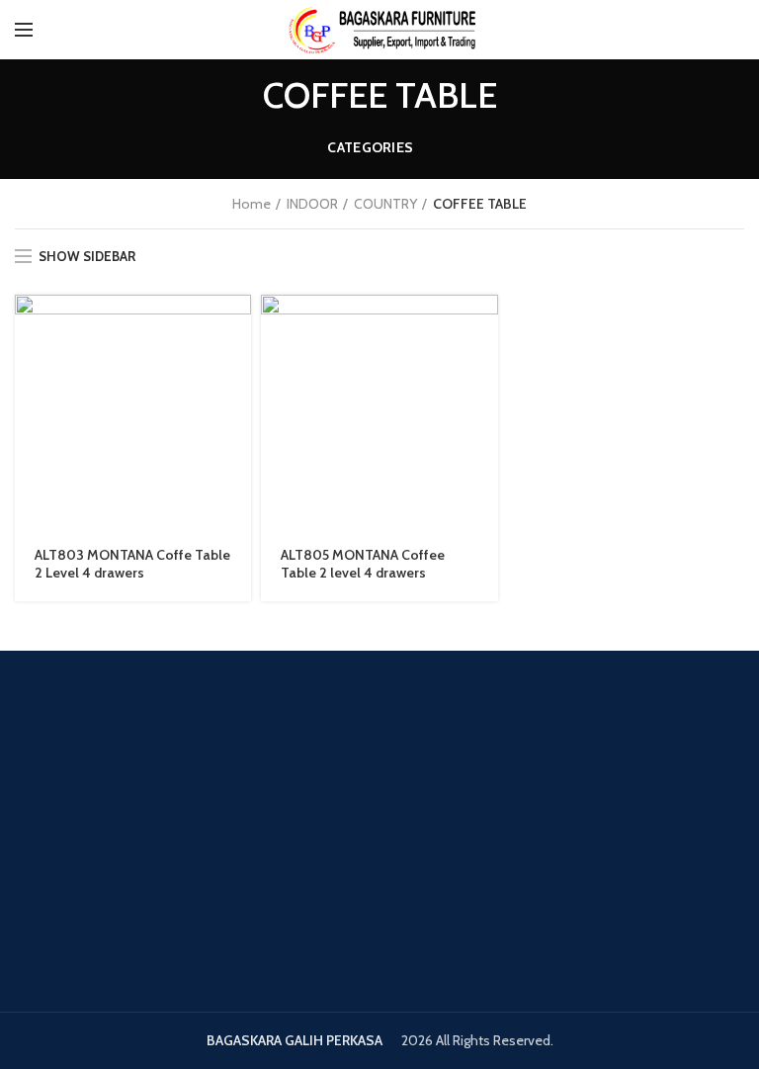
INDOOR (312, 204)
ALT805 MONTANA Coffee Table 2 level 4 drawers (363, 563)
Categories (370, 147)
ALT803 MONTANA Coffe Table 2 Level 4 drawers (132, 563)
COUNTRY (385, 204)
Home (251, 204)
